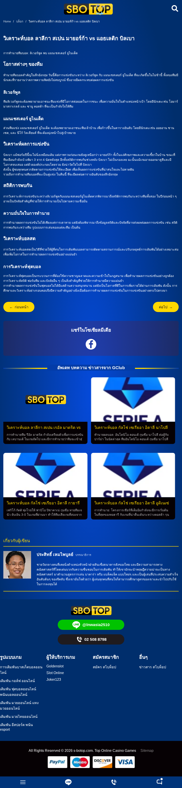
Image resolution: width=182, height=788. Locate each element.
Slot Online (55, 673)
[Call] (113, 782)
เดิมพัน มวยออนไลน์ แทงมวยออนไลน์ (19, 705)
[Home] (88, 9)
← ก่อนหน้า (18, 307)
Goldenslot (54, 666)
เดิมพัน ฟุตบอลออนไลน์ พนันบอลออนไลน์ (18, 691)
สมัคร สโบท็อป (104, 667)
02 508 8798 (95, 639)
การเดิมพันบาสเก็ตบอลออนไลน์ (21, 670)
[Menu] (23, 782)
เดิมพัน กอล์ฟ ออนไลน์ (17, 681)
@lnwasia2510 (96, 625)
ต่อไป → (166, 307)
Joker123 (53, 679)
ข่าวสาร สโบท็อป (152, 667)
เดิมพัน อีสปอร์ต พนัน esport (16, 727)
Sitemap (147, 750)
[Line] (68, 782)
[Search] (174, 8)
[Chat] (159, 782)
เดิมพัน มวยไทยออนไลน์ (19, 716)
